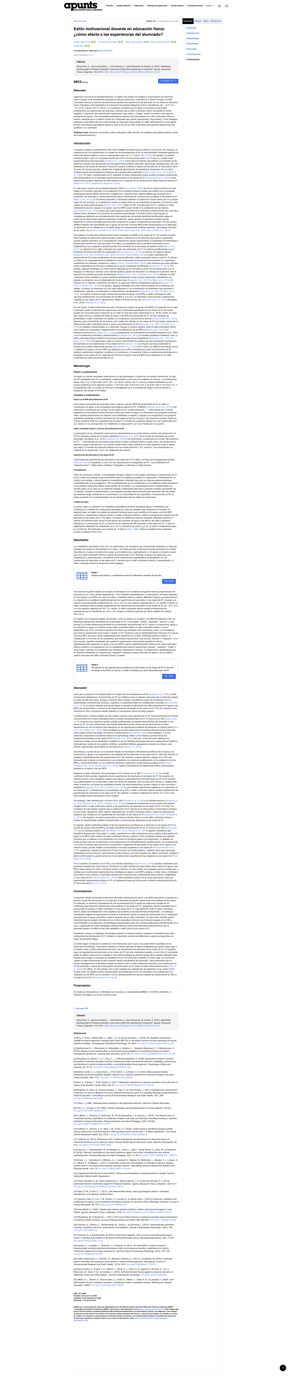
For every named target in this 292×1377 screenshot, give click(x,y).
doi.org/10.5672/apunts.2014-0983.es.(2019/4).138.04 (98, 1187)
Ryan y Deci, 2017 (82, 200)
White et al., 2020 (93, 730)
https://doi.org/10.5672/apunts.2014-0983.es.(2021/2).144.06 (132, 72)
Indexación (139, 6)
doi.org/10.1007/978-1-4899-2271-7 (90, 1111)
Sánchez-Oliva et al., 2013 (159, 407)
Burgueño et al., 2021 (84, 255)
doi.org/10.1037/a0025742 (86, 1230)
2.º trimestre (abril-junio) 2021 (162, 21)
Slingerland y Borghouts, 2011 (105, 183)
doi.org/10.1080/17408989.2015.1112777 (92, 1124)
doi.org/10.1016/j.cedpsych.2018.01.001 (156, 1044)
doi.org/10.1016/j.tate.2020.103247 (108, 1285)
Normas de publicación (157, 6)
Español (91, 55)
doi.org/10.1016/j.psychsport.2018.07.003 (112, 1067)
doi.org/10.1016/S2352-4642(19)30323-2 (128, 1135)
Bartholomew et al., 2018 (154, 300)
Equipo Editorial (123, 6)
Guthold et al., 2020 (114, 161)
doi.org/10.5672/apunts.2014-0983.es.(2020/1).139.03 (147, 1212)
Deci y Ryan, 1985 (133, 188)
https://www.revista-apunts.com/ (152, 1309)
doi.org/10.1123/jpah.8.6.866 (163, 1220)
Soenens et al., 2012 (159, 266)
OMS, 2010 (145, 155)
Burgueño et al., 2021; (155, 815)
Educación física (80, 21)
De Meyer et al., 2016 (105, 255)
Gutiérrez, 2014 (131, 344)
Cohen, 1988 (131, 529)
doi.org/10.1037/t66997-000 (114, 1205)
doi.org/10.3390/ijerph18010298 (88, 1098)
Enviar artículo (177, 6)
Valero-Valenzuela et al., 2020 (132, 230)
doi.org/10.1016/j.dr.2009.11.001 (88, 1241)
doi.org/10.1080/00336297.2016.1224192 (135, 1085)
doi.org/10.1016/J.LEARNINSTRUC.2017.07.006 (153, 1054)
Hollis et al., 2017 (82, 183)
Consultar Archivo (195, 6)
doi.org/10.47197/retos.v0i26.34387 (95, 1145)
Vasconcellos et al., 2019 (157, 178)
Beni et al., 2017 (132, 747)
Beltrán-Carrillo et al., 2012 (155, 172)
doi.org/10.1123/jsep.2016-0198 (88, 1254)
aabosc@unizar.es (105, 51)
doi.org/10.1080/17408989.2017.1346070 (158, 1155)
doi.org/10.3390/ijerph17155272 (141, 1264)
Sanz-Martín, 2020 (137, 733)
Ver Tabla (169, 581)
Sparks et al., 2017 (122, 738)
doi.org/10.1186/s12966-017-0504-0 (115, 1169)
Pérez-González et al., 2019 (104, 230)
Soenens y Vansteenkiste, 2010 (130, 255)
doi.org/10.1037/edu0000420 (154, 1275)
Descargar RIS (82, 1009)
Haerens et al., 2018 (137, 831)
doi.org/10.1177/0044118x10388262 (116, 1078)
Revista (109, 6)
